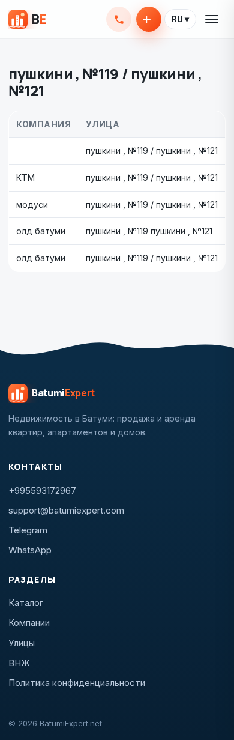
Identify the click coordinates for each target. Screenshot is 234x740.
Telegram (27, 530)
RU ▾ (180, 19)
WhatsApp (30, 550)
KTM (25, 177)
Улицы (21, 643)
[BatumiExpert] (27, 19)
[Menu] (212, 19)
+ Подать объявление (148, 19)
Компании (29, 622)
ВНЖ (19, 663)
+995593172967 (118, 19)
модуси (32, 204)
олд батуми (40, 231)
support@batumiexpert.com (66, 510)
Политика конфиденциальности (76, 682)
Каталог (25, 602)
